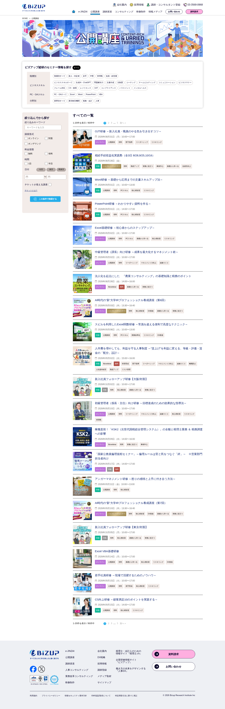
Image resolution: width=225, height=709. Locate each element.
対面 (50, 138)
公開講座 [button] (95, 11)
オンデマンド (34, 144)
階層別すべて (59, 76)
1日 (29, 163)
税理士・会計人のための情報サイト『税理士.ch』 (129, 652)
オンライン (33, 138)
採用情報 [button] (139, 4)
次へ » (123, 123)
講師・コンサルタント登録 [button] (165, 4)
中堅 (92, 76)
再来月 (61, 169)
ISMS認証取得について (101, 696)
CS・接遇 (73, 88)
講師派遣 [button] (107, 11)
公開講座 (70, 657)
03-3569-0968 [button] (195, 4)
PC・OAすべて (60, 94)
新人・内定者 (74, 76)
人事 (97, 101)
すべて (76, 68)
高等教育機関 (74, 101)
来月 (51, 169)
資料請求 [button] (194, 11)
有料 (50, 154)
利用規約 (33, 696)
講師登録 (102, 670)
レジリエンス (85, 88)
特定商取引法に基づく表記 (126, 696)
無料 (30, 154)
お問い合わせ (173, 666)
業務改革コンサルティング (79, 676)
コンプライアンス (108, 88)
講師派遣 (70, 663)
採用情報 (102, 663)
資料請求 (173, 654)
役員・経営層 (111, 76)
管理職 (100, 76)
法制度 (120, 82)
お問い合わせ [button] (174, 11)
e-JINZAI (69, 651)
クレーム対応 (59, 88)
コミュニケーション (167, 82)
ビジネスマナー (185, 82)
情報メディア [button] (155, 11)
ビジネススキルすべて (63, 82)
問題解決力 (98, 82)
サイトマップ (104, 682)
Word (80, 94)
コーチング (130, 82)
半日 (50, 163)
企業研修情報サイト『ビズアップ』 (126, 660)
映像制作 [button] (141, 11)
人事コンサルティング (76, 670)
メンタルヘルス (140, 88)
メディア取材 (104, 676)
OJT (96, 88)
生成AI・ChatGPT (83, 82)
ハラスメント (124, 88)
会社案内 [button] (122, 4)
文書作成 (110, 82)
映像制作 (70, 682)
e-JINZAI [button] (82, 11)
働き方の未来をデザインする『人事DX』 (131, 669)
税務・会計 (87, 101)
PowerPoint (91, 94)
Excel (72, 94)
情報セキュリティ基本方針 (76, 696)
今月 (41, 169)
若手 (85, 76)
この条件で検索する (48, 199)
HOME (25, 18)
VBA (101, 94)
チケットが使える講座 (36, 184)
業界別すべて (59, 101)
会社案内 (102, 651)
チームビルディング (147, 82)
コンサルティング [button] (124, 11)
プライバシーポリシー (51, 696)
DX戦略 (101, 657)
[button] (73, 13)
